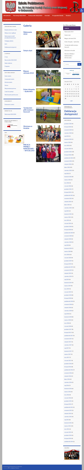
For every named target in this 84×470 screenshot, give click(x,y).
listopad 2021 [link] (67, 192)
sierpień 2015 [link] (67, 413)
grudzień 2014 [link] (68, 435)
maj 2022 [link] (66, 173)
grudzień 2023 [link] (68, 123)
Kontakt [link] (47, 15)
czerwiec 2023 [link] (68, 133)
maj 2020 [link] (66, 245)
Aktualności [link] (7, 15)
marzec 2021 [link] (67, 217)
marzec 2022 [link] (67, 179)
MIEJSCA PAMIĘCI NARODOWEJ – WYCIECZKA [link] (69, 55)
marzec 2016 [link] (67, 391)
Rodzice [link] (68, 15)
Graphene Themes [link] (15, 468)
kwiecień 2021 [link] (68, 214)
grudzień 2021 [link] (68, 189)
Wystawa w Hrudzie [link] (69, 50)
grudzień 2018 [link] (68, 295)
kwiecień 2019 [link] (68, 282)
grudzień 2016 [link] (68, 363)
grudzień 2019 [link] (68, 260)
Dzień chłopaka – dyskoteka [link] (71, 41)
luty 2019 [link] (66, 288)
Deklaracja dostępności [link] (10, 47)
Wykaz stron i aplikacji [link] (10, 33)
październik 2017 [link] (68, 335)
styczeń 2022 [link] (67, 186)
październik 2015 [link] (68, 407)
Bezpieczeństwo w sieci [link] (11, 30)
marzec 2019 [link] (67, 285)
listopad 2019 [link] (67, 264)
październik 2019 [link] (68, 267)
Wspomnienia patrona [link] (10, 88)
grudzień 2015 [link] (68, 401)
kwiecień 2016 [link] (68, 388)
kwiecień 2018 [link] (68, 317)
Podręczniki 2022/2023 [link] (35, 15)
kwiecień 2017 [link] (68, 351)
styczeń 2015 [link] (67, 432)
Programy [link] (7, 66)
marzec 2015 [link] (67, 426)
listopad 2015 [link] (67, 404)
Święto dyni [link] (67, 35)
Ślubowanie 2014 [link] (68, 31)
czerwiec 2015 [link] (68, 416)
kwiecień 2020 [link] (68, 248)
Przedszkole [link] (7, 19)
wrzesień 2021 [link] (68, 198)
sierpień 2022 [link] (67, 164)
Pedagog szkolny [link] (9, 41)
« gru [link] (71, 100)
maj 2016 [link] (66, 385)
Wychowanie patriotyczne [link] (11, 94)
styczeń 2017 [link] (67, 360)
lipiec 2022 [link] (67, 167)
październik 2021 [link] (68, 195)
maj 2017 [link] (66, 348)
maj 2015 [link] (66, 419)
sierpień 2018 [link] (67, 307)
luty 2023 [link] (66, 145)
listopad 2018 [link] (67, 298)
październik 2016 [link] (68, 370)
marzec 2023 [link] (67, 142)
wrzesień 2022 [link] (68, 161)
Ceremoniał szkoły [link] (9, 79)
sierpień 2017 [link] (67, 341)
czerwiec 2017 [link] (68, 345)
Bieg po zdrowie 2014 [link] (70, 38)
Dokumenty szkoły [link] (9, 104)
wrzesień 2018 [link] (68, 304)
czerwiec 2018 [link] (68, 310)
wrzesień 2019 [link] (68, 270)
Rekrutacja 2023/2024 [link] (10, 114)
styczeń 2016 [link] (67, 398)
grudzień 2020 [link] (68, 226)
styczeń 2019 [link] (67, 292)
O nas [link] (6, 57)
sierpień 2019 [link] (67, 273)
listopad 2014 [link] (67, 438)
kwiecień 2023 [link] (68, 139)
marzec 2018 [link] (67, 320)
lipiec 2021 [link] (67, 204)
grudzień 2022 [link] (68, 151)
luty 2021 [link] (66, 220)
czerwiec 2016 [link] (68, 382)
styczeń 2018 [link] (67, 326)
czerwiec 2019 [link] (68, 276)
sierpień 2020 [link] (67, 239)
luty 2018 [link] (66, 323)
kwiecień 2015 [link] (68, 423)
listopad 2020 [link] (67, 229)
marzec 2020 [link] (67, 251)
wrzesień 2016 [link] (68, 373)
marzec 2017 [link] (67, 354)
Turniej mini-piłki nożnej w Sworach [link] (71, 46)
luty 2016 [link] (66, 394)
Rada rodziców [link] (8, 63)
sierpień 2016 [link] (67, 376)
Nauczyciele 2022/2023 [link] (11, 60)
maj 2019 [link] (66, 279)
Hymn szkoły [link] (8, 76)
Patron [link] (6, 85)
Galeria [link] (66, 28)
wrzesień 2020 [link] (68, 236)
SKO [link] (6, 44)
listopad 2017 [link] (67, 332)
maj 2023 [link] (66, 136)
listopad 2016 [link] (67, 366)
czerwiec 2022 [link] (68, 170)
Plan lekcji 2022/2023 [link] (19, 15)
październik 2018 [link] (68, 301)
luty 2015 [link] (66, 429)
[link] (82, 10)
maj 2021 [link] (66, 211)
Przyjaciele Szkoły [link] (57, 15)
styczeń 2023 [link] (67, 148)
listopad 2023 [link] (67, 126)
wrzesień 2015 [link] (68, 410)
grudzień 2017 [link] (68, 329)
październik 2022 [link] (68, 158)
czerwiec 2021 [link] (68, 207)
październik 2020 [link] (68, 232)
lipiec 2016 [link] (67, 379)
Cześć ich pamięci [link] (9, 91)
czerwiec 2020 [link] (68, 242)
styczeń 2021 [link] (67, 223)
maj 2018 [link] (66, 313)
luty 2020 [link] (66, 254)
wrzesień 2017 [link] (68, 338)
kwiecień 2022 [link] (68, 176)
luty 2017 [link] (66, 357)
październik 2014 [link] (68, 441)
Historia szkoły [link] (8, 82)
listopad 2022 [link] (67, 154)
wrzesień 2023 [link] (68, 130)
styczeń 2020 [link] (67, 257)
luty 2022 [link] (66, 183)
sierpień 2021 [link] (67, 201)
